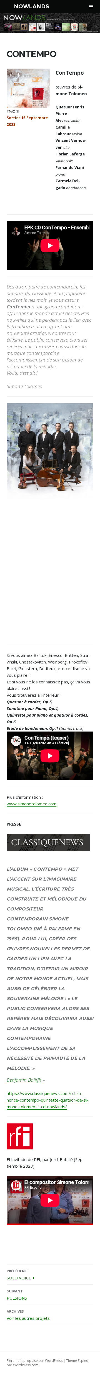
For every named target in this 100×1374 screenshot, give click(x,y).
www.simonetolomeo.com (31, 803)
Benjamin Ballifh (24, 1080)
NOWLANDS (31, 6)
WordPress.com (25, 1365)
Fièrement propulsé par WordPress (34, 1360)
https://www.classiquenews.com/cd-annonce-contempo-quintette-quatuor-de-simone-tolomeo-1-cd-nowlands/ (47, 1100)
